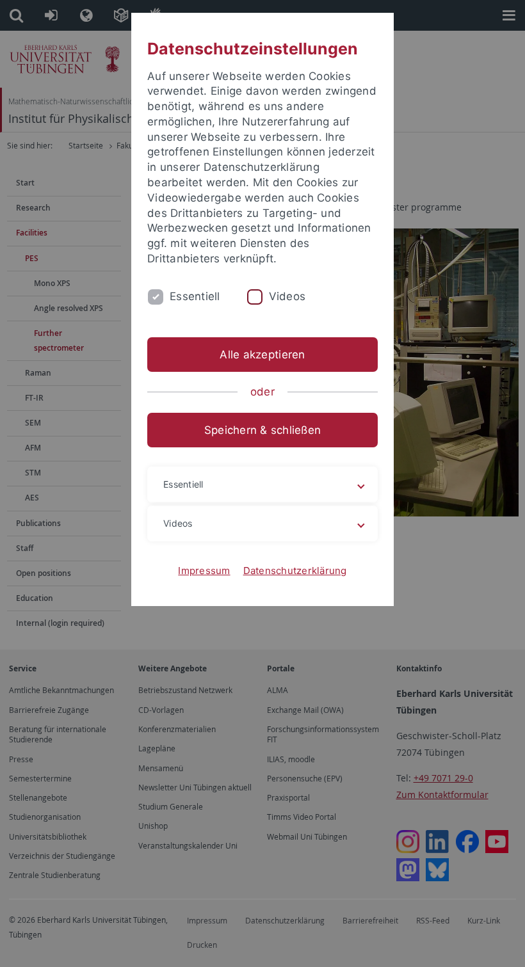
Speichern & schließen (262, 430)
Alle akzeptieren (262, 354)
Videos (287, 296)
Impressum (204, 570)
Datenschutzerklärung (295, 570)
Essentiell (195, 296)
